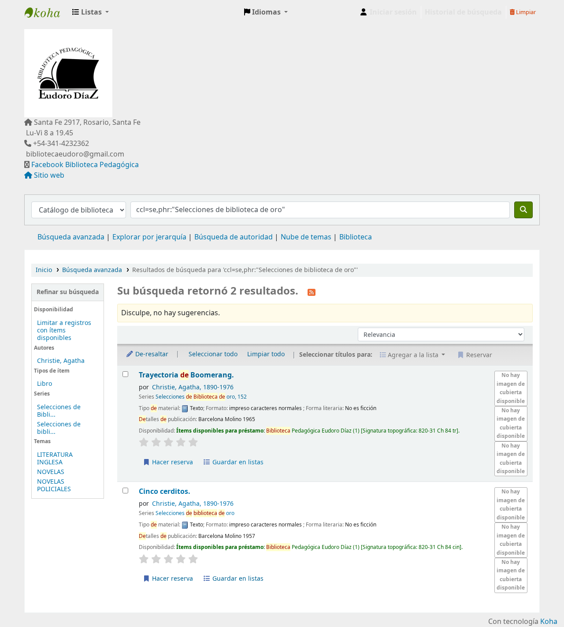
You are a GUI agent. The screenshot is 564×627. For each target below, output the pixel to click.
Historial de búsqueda (463, 12)
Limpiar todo (266, 354)
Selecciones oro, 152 (201, 397)
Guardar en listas (237, 462)
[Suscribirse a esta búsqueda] (311, 292)
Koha (548, 621)
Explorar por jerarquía (149, 237)
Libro (44, 383)
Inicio (44, 270)
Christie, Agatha (61, 361)
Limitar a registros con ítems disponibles (64, 330)
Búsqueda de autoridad (233, 237)
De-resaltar (151, 354)
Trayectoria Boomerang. (186, 375)
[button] (90, 12)
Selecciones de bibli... (59, 428)
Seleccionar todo (213, 354)
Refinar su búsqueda (68, 292)
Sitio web (49, 175)
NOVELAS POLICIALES (54, 485)
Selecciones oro (195, 513)
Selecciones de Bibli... (59, 411)
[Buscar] (523, 210)
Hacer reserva (171, 462)
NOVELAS (50, 472)
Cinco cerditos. (164, 491)
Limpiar (525, 12)
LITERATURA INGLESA (55, 458)
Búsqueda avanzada (70, 237)
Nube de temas (306, 237)
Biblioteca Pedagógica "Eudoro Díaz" (47, 12)
